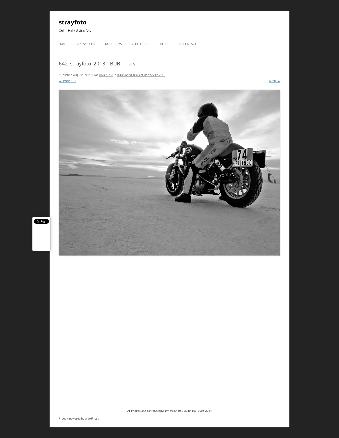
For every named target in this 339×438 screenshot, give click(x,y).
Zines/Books (86, 44)
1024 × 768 (106, 75)
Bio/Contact (187, 44)
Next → (274, 81)
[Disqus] (169, 336)
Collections (141, 44)
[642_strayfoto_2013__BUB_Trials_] (169, 173)
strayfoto (72, 22)
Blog (164, 44)
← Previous (67, 81)
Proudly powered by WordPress (79, 418)
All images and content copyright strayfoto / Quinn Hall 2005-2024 (169, 411)
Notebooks (113, 44)
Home (63, 44)
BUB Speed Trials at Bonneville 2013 (141, 75)
